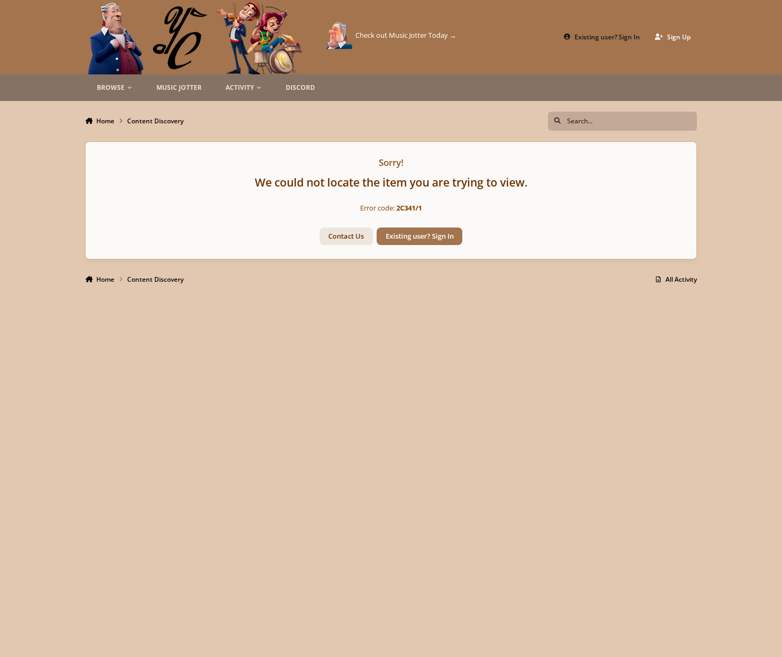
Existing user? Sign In (420, 236)
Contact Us (346, 236)
